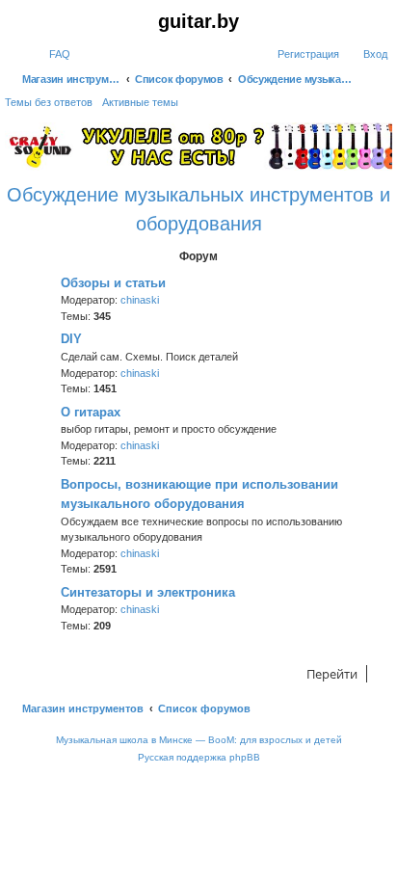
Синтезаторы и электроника (148, 592)
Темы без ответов (49, 102)
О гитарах (90, 412)
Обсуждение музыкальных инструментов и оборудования (198, 209)
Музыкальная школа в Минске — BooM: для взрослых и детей (199, 740)
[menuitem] (51, 54)
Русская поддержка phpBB (199, 757)
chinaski (139, 300)
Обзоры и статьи (113, 283)
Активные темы (140, 102)
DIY (71, 339)
